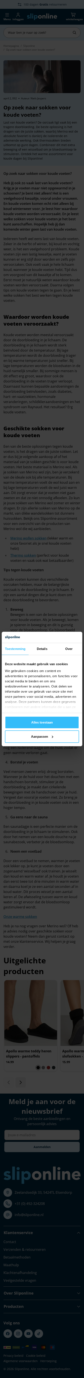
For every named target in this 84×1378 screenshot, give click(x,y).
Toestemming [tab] (15, 649)
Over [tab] (69, 649)
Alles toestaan (42, 722)
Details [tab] (42, 649)
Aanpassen (39, 736)
